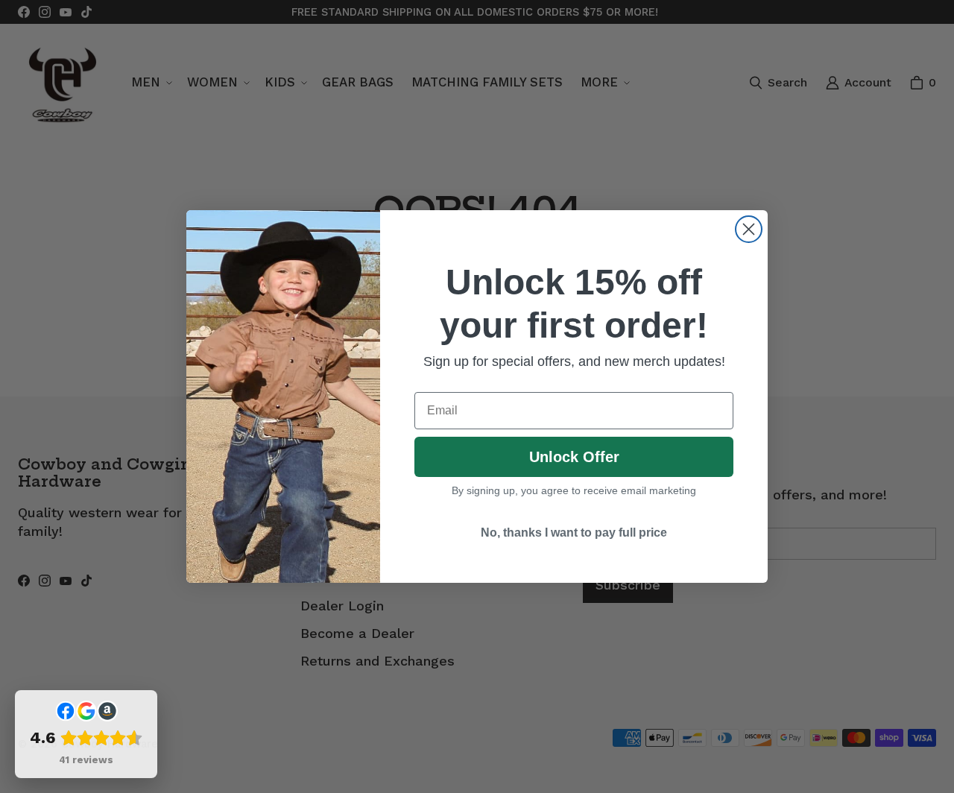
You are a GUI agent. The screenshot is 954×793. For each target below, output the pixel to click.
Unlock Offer (574, 457)
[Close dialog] (749, 229)
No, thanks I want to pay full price (574, 532)
